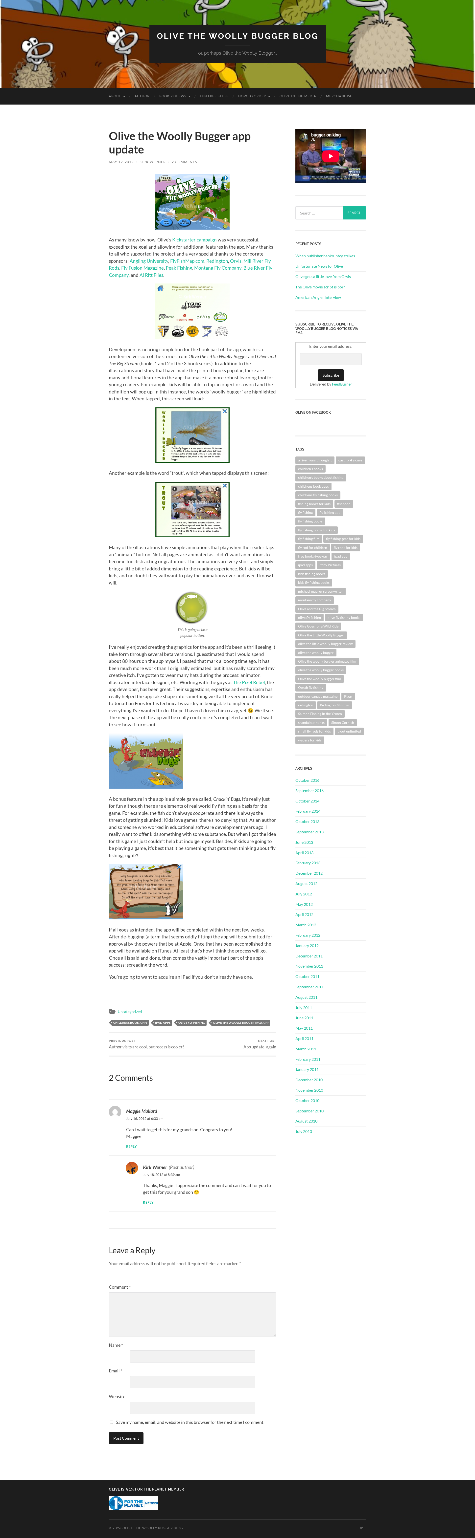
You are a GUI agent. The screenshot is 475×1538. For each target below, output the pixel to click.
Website (117, 1396)
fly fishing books (310, 521)
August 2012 (306, 883)
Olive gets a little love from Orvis (323, 276)
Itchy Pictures (330, 565)
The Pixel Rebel (249, 682)
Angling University (149, 261)
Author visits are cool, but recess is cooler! (146, 1044)
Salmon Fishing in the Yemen (320, 714)
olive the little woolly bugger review (325, 644)
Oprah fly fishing (310, 687)
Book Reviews (172, 96)
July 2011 (303, 1007)
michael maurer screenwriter (320, 591)
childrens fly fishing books (318, 495)
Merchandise (339, 96)
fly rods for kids (345, 547)
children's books (310, 469)
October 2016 (307, 780)
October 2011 (307, 976)
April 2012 (304, 914)
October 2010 (307, 1100)
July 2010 (303, 1131)
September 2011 (309, 986)
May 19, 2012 (121, 162)
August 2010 (306, 1121)
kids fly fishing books (314, 582)
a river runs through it (315, 460)
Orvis (235, 261)
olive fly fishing (191, 1022)
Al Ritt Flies (151, 275)
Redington (217, 261)
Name (116, 1345)
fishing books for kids (314, 504)
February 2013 (307, 862)
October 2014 (307, 801)
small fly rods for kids (314, 731)
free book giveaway (313, 556)
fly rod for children (312, 547)
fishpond (344, 504)
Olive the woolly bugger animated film (327, 661)
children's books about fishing (320, 477)
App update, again (259, 1044)
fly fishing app (329, 512)
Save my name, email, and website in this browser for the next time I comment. (190, 1422)
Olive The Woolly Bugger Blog (237, 36)
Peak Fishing (179, 268)
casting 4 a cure (350, 460)
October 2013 (307, 821)
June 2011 (304, 1017)
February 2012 (307, 935)
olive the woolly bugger (316, 652)
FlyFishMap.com (187, 261)
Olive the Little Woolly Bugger (321, 635)
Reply (131, 1146)
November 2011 (309, 966)
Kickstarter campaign (194, 239)
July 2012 (303, 893)
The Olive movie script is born (320, 286)
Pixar (348, 696)
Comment (120, 1287)
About (115, 96)
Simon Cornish (342, 722)
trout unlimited (349, 731)
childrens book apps (130, 1022)
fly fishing (305, 512)
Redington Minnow (334, 705)
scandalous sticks (311, 722)
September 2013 (309, 831)
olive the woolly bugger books (321, 670)
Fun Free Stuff (214, 96)
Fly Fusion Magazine (142, 268)
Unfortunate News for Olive (319, 266)
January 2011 (307, 1069)
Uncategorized (130, 1011)
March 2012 (305, 924)
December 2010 (309, 1079)
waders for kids (310, 740)
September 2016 (309, 790)
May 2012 (304, 904)
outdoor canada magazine (317, 696)
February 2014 (307, 811)
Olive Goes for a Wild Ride (318, 626)
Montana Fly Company (217, 268)
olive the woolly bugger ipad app (241, 1022)
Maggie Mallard (141, 1111)
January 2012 (307, 945)
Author (142, 96)
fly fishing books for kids (316, 530)
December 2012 (309, 873)
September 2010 (309, 1110)
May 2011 (304, 1028)
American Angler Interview (318, 297)
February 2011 (307, 1059)
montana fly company (314, 600)
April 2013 (304, 852)
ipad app (340, 556)
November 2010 (309, 1090)
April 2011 (304, 1038)
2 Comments (184, 162)
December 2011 (309, 955)
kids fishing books (311, 574)
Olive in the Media (298, 96)
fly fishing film (308, 539)
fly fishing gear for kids (343, 539)
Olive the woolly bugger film (319, 679)
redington (305, 705)
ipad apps (162, 1022)
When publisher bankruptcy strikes (325, 255)
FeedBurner (342, 384)
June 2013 (304, 842)
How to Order (252, 96)
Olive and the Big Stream (317, 609)
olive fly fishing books (344, 617)
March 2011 (305, 1048)
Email (115, 1370)
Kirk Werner (153, 162)
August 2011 (306, 997)
